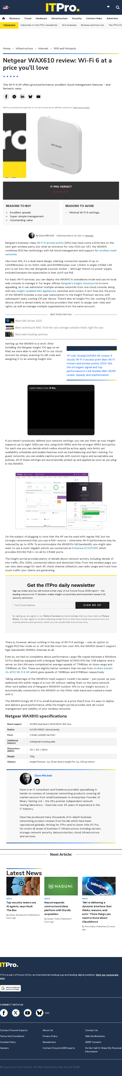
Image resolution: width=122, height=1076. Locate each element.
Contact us (91, 1030)
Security (77, 18)
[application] (61, 410)
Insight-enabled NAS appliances (36, 291)
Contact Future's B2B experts (59, 1048)
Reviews (89, 235)
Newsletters (49, 1042)
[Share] (6, 96)
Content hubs (94, 18)
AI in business (69, 25)
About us (48, 1030)
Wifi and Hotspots (65, 48)
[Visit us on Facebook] (3, 1013)
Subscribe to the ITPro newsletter (39, 25)
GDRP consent (93, 1042)
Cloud (27, 18)
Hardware (41, 18)
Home (6, 48)
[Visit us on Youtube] (27, 1013)
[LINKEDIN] (38, 781)
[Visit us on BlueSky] (38, 1013)
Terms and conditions (12, 1036)
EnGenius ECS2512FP (85, 548)
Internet (43, 48)
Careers (4, 1048)
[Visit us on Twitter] (15, 1013)
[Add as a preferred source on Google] (10, 988)
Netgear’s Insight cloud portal (79, 283)
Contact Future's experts (14, 1030)
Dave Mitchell (46, 235)
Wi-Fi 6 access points (50, 243)
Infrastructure (59, 18)
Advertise (112, 18)
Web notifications (95, 1036)
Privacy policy (50, 1036)
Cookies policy (8, 1042)
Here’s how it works (81, 107)
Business (15, 18)
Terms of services (52, 616)
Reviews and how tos (92, 25)
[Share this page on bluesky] (30, 96)
